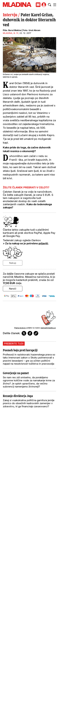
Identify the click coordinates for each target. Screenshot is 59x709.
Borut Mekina (14, 30)
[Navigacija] (54, 4)
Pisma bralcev (20, 328)
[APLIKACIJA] (38, 4)
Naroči (12, 288)
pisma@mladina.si (48, 328)
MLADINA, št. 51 (10, 33)
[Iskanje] (49, 4)
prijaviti (43, 243)
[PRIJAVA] (44, 4)
